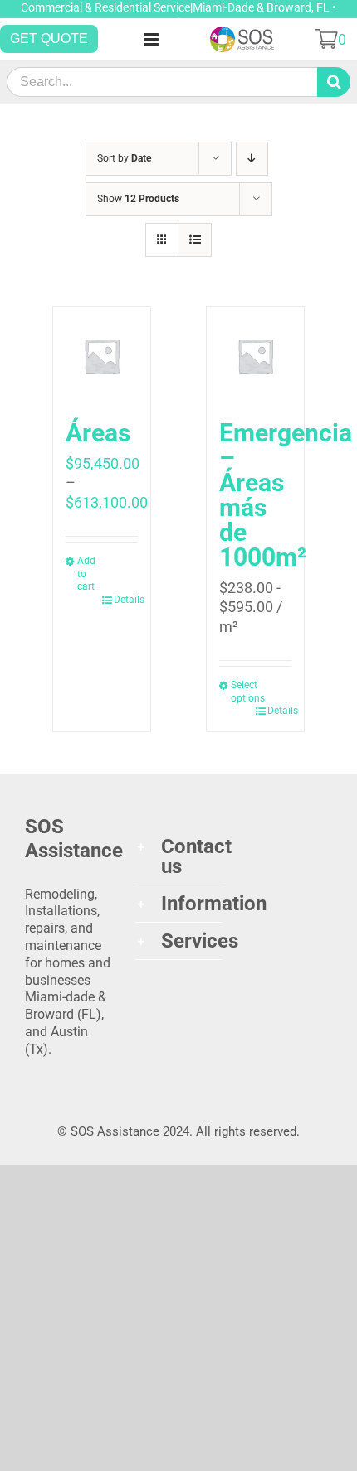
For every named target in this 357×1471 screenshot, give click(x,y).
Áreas (98, 432)
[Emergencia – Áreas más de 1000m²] (256, 356)
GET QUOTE (49, 38)
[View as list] (194, 240)
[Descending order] (252, 159)
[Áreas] (102, 356)
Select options (243, 691)
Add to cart (86, 573)
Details (126, 599)
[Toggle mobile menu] (152, 39)
